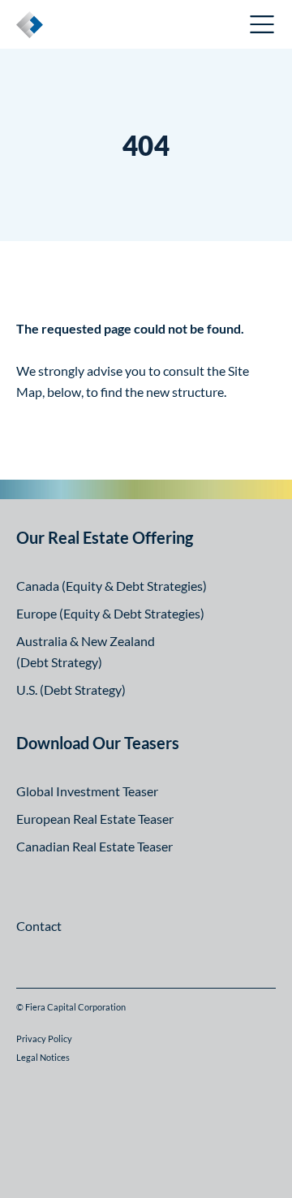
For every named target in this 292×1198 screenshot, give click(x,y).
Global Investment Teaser (87, 791)
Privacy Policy (44, 1038)
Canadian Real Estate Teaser (94, 846)
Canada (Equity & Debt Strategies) (111, 585)
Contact (39, 925)
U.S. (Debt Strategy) (71, 689)
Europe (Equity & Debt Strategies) (110, 613)
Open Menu (263, 24)
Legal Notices (43, 1057)
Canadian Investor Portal (157, 26)
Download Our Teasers (97, 742)
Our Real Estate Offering (104, 537)
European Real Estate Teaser (95, 818)
